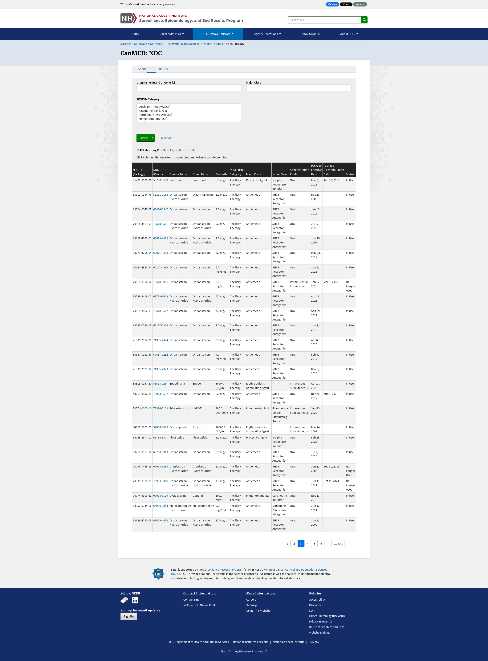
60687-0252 (160, 354)
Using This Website (258, 610)
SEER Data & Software (148, 44)
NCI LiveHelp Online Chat (199, 605)
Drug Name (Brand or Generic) (155, 82)
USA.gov (313, 642)
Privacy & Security (320, 621)
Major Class (253, 82)
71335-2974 (160, 340)
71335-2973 (160, 369)
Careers (251, 599)
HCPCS (163, 69)
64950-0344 (160, 506)
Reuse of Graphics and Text (326, 627)
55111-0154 (160, 194)
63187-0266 (160, 325)
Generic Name (179, 174)
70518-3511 (160, 224)
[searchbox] (248, 87)
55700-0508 (160, 180)
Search (144, 138)
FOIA (312, 610)
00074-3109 (160, 495)
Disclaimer (316, 605)
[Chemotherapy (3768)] (189, 111)
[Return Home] (181, 18)
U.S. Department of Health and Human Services (199, 642)
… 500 (338, 543)
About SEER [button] (348, 34)
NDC (152, 69)
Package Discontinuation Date (333, 170)
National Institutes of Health (251, 642)
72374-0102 (160, 408)
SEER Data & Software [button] (217, 34)
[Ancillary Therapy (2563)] (189, 107)
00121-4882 (160, 267)
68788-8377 (160, 437)
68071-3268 (160, 253)
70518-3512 (160, 311)
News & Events (310, 33)
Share (333, 4)
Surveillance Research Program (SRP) (227, 569)
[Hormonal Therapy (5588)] (189, 115)
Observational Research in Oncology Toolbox (194, 44)
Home (135, 33)
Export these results (182, 150)
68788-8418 (160, 296)
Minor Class (279, 174)
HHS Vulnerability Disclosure (327, 616)
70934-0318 (160, 481)
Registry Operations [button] (266, 34)
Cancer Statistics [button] (170, 34)
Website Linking (319, 632)
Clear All (166, 138)
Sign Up (129, 616)
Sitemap (251, 605)
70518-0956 (160, 282)
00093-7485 (160, 466)
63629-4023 (160, 238)
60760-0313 (160, 452)
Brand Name (201, 174)
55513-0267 (160, 383)
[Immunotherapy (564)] (189, 119)
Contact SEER (191, 599)
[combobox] (299, 87)
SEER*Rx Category (147, 99)
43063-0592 (160, 394)
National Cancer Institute (288, 642)
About (142, 69)
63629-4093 (160, 520)
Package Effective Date (316, 170)
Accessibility (317, 599)
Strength (221, 174)
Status (350, 174)
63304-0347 (160, 209)
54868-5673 (160, 427)
